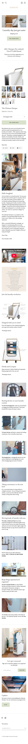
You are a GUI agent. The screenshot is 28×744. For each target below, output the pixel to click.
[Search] (5, 2)
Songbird (7, 736)
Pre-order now (14, 38)
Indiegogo (17, 56)
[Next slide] (24, 21)
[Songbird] (14, 8)
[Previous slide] (3, 21)
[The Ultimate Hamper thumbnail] (4, 89)
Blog (5, 704)
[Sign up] (25, 728)
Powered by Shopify (13, 736)
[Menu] (2, 2)
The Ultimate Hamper (9, 108)
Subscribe (22, 670)
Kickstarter (10, 56)
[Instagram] (5, 718)
